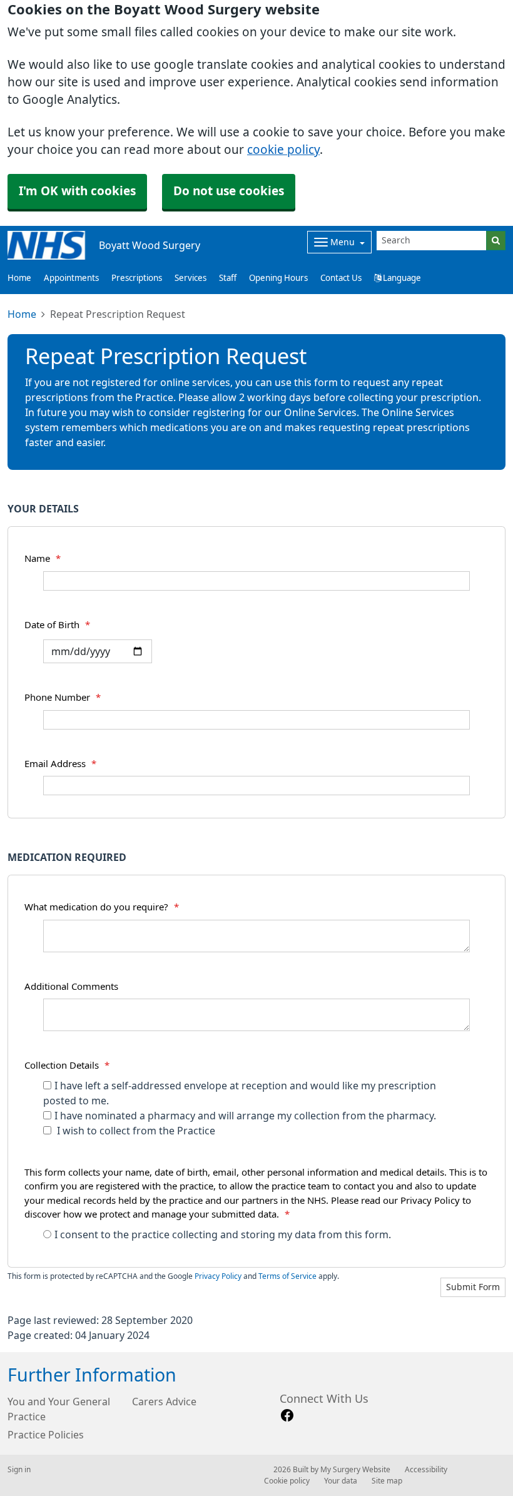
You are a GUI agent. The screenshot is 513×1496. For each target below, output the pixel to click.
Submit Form (473, 1287)
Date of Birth (57, 624)
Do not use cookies (228, 191)
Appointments (71, 278)
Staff (227, 278)
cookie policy (283, 150)
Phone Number (62, 697)
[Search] (495, 240)
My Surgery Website (355, 1469)
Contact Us (341, 278)
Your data (340, 1481)
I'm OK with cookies (77, 191)
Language (401, 278)
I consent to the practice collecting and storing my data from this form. (222, 1234)
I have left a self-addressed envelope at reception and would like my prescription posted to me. (239, 1093)
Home (22, 314)
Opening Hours (278, 278)
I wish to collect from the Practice (134, 1131)
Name (42, 558)
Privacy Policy (218, 1276)
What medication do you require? (101, 907)
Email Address (60, 763)
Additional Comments (71, 986)
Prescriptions (136, 278)
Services (190, 278)
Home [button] (19, 278)
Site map (387, 1481)
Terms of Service (287, 1276)
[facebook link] (287, 1415)
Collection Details (66, 1065)
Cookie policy (287, 1481)
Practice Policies (46, 1435)
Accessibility (426, 1469)
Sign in (19, 1469)
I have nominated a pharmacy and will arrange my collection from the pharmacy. (245, 1116)
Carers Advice (164, 1402)
